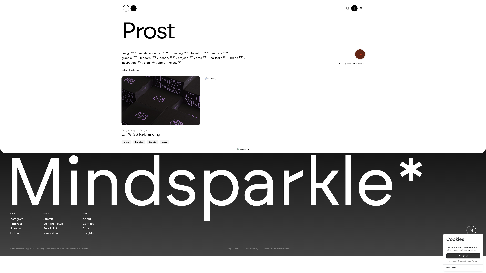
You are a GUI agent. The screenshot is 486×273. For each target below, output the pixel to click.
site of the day (170, 62)
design (129, 53)
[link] (161, 100)
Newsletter (50, 233)
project (185, 58)
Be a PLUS (50, 228)
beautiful (200, 53)
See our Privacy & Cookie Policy (463, 261)
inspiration (131, 62)
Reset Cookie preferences (276, 248)
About (87, 219)
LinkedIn (15, 228)
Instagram (16, 219)
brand (236, 58)
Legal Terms (233, 248)
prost (164, 142)
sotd (202, 58)
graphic (129, 58)
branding (179, 53)
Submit (48, 219)
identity (167, 58)
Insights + (89, 233)
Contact (88, 223)
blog (149, 62)
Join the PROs (53, 223)
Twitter (14, 233)
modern (148, 58)
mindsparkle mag (153, 53)
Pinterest (16, 223)
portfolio (218, 58)
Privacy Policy (251, 248)
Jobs (86, 228)
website (220, 53)
